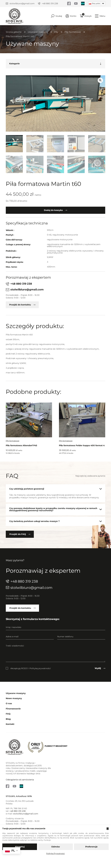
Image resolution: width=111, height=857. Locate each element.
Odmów (55, 846)
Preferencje (91, 846)
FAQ (8, 714)
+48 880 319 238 (50, 3)
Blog (8, 719)
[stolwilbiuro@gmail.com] (7, 3)
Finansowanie (13, 709)
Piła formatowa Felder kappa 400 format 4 (82, 445)
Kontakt (10, 724)
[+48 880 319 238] (39, 3)
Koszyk (87, 16)
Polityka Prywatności (55, 853)
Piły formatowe (72, 32)
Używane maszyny (38, 32)
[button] (100, 80)
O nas (9, 703)
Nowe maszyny (14, 698)
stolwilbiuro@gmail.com (22, 3)
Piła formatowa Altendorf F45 (21, 445)
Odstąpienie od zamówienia (20, 779)
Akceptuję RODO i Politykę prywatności (30, 668)
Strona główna (13, 32)
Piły (56, 32)
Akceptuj (20, 846)
